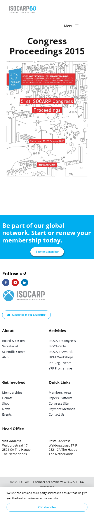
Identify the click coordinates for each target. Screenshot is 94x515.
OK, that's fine (47, 507)
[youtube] (15, 282)
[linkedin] (24, 282)
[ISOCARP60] (22, 5)
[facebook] (5, 282)
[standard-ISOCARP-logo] (24, 289)
